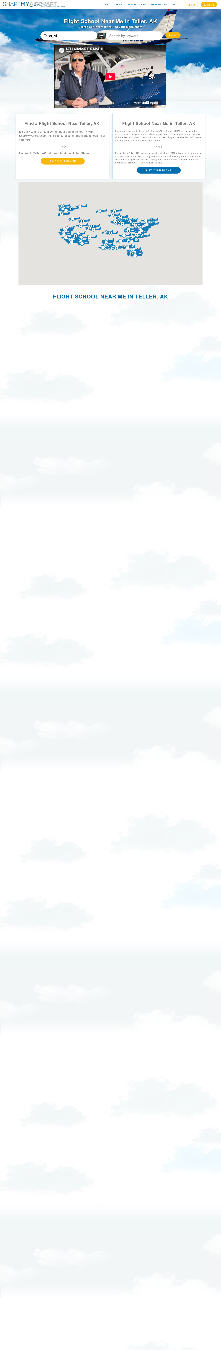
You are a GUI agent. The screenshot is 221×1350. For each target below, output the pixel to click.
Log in (192, 4)
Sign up (209, 4)
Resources (159, 4)
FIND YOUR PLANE (63, 161)
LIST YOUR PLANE (159, 170)
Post (119, 4)
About (176, 4)
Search (173, 35)
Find (107, 4)
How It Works (137, 4)
